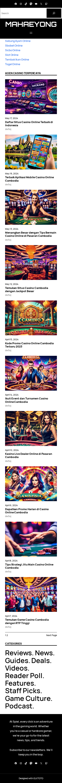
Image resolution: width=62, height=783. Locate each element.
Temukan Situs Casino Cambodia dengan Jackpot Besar (26, 289)
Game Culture (28, 698)
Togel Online (12, 64)
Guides (16, 660)
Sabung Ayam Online (17, 41)
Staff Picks (22, 690)
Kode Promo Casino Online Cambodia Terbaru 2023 (29, 345)
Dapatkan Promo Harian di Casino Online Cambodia (27, 511)
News (44, 652)
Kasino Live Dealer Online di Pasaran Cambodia (28, 455)
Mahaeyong (31, 24)
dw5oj (8, 129)
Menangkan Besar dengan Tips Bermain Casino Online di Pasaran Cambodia (30, 234)
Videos (16, 668)
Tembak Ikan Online (17, 59)
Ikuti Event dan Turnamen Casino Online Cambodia (26, 400)
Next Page (51, 635)
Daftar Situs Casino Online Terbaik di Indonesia (29, 123)
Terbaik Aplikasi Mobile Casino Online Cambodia (29, 179)
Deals (40, 660)
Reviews (18, 652)
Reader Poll (23, 675)
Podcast (18, 705)
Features (19, 683)
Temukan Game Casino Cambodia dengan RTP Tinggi (27, 621)
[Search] (54, 13)
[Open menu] (31, 33)
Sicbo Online (12, 50)
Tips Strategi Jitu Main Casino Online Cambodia (29, 566)
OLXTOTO (38, 778)
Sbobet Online (14, 45)
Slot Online (11, 55)
